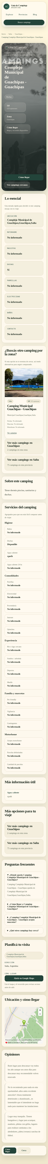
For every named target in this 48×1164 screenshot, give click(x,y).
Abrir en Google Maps (24, 978)
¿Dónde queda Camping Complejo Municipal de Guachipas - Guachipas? (23, 877)
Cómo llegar (24, 177)
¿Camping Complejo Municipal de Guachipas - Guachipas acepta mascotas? (24, 919)
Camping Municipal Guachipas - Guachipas (21, 407)
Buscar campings (24, 22)
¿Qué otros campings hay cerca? (24, 930)
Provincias (23, 14)
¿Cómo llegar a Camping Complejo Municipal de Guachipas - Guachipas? (23, 906)
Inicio (4, 34)
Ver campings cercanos (17, 185)
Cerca (24, 1150)
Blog (35, 14)
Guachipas (18, 34)
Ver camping (12, 433)
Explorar (9, 14)
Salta (10, 34)
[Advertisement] (24, 153)
